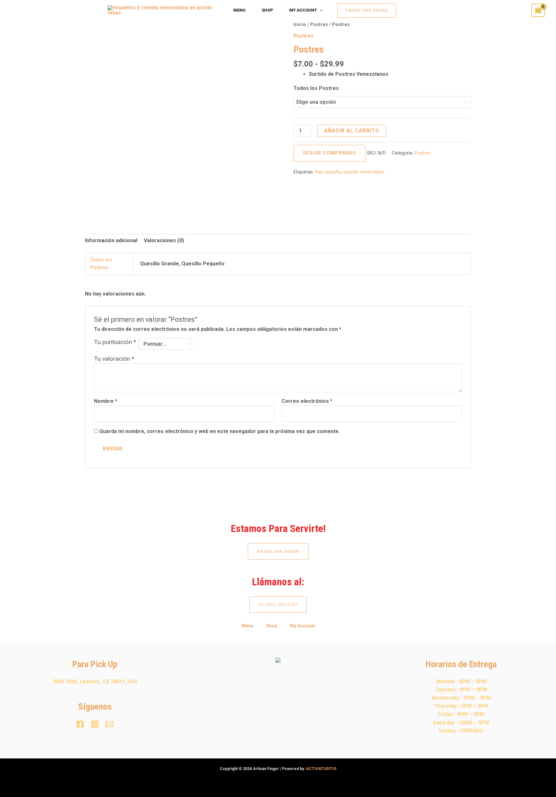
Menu (239, 10)
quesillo (333, 172)
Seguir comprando (329, 153)
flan (319, 172)
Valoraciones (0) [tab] (164, 240)
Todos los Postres (316, 88)
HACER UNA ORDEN (278, 551)
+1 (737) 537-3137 (278, 604)
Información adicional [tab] (111, 240)
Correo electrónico (307, 401)
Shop (267, 10)
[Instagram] (95, 724)
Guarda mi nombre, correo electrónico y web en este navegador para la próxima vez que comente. (219, 431)
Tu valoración (114, 358)
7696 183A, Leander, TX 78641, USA (95, 681)
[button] (320, 10)
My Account (303, 10)
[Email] (109, 724)
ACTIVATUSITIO (321, 768)
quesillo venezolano (364, 172)
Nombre (105, 401)
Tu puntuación (115, 342)
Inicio (299, 24)
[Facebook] (80, 724)
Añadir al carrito (351, 131)
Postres (319, 24)
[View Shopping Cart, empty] (538, 10)
